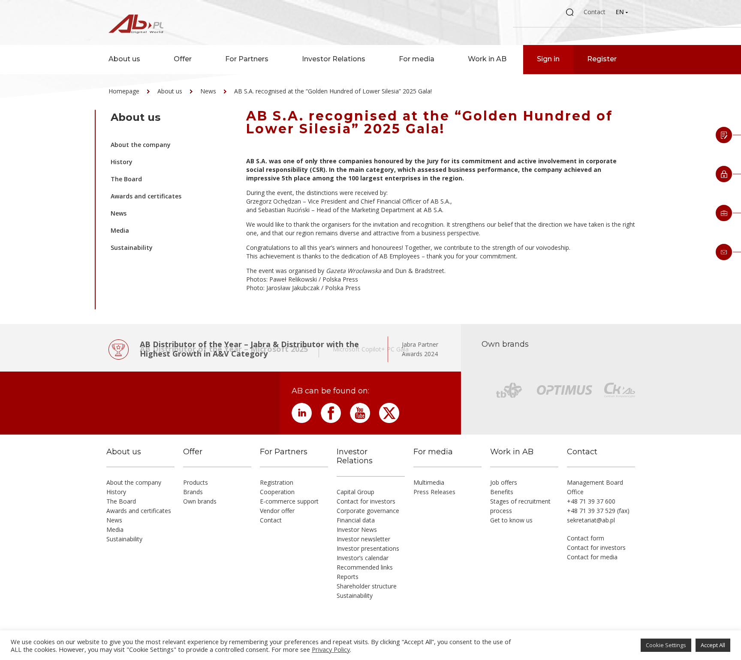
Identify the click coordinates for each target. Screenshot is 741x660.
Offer (183, 59)
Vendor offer (277, 511)
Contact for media (592, 557)
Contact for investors (366, 501)
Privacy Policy (331, 649)
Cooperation (277, 492)
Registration (276, 482)
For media (416, 59)
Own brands (200, 501)
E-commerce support (289, 501)
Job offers (503, 482)
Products (195, 482)
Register (602, 59)
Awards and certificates (146, 196)
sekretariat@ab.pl (591, 520)
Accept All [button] (713, 645)
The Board (126, 179)
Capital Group (355, 492)
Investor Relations (333, 59)
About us (124, 59)
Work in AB (487, 59)
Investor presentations (368, 548)
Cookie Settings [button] (666, 645)
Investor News (357, 529)
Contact (594, 12)
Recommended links (365, 567)
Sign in (548, 59)
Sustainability (132, 247)
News (208, 91)
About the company (141, 145)
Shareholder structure (367, 586)
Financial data (356, 520)
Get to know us (511, 520)
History (122, 162)
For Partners (246, 59)
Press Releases (434, 492)
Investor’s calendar (363, 558)
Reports (347, 577)
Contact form (585, 538)
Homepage (123, 91)
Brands (193, 492)
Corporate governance (368, 511)
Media (120, 230)
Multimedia (428, 482)
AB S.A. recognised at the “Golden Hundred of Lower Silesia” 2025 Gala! (333, 91)
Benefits (501, 492)
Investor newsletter (363, 539)
